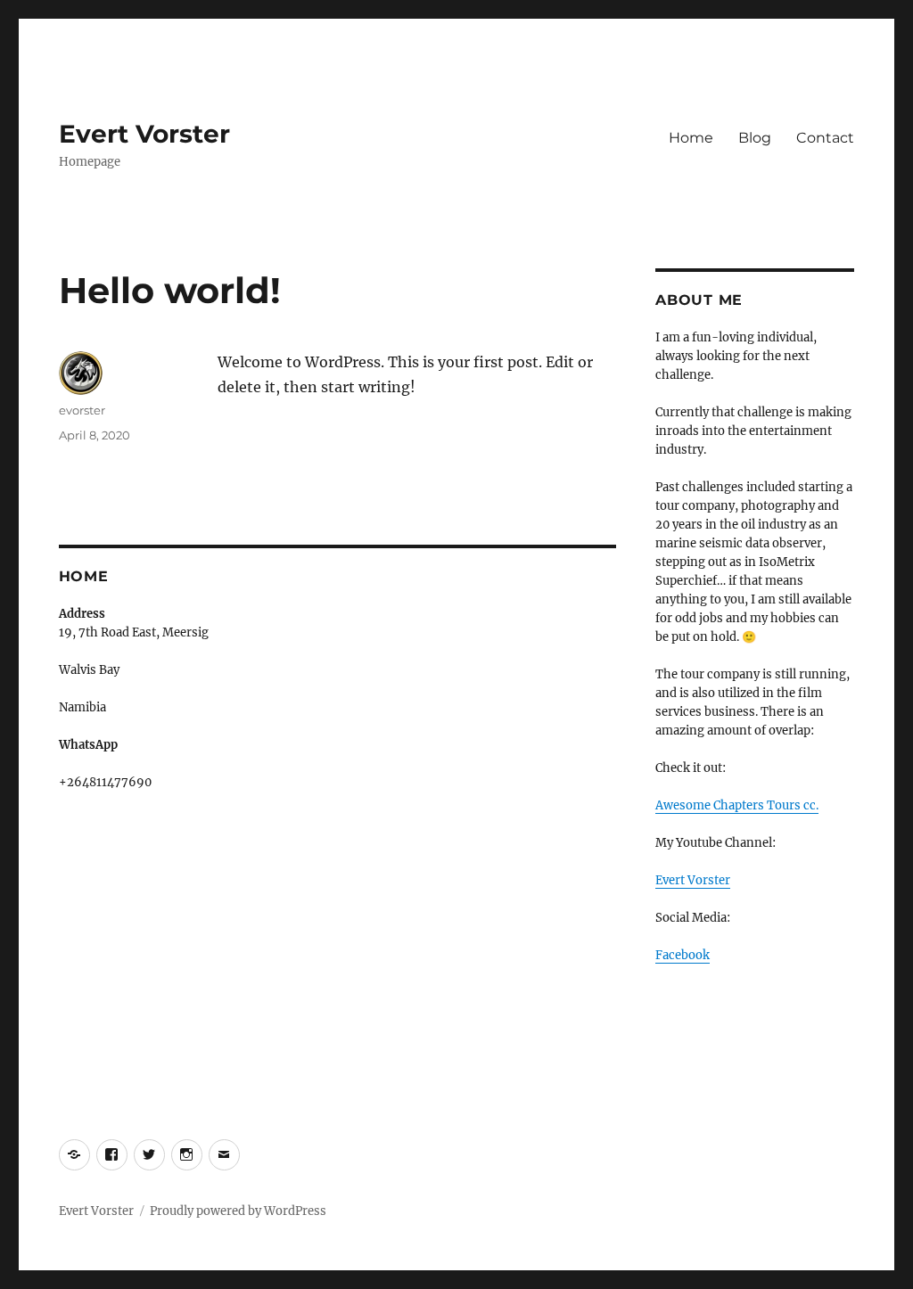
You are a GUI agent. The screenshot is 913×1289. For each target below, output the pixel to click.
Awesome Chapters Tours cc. (736, 805)
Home (691, 137)
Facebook (682, 955)
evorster (82, 410)
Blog (754, 137)
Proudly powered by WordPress (238, 1211)
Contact (825, 137)
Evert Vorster (144, 134)
